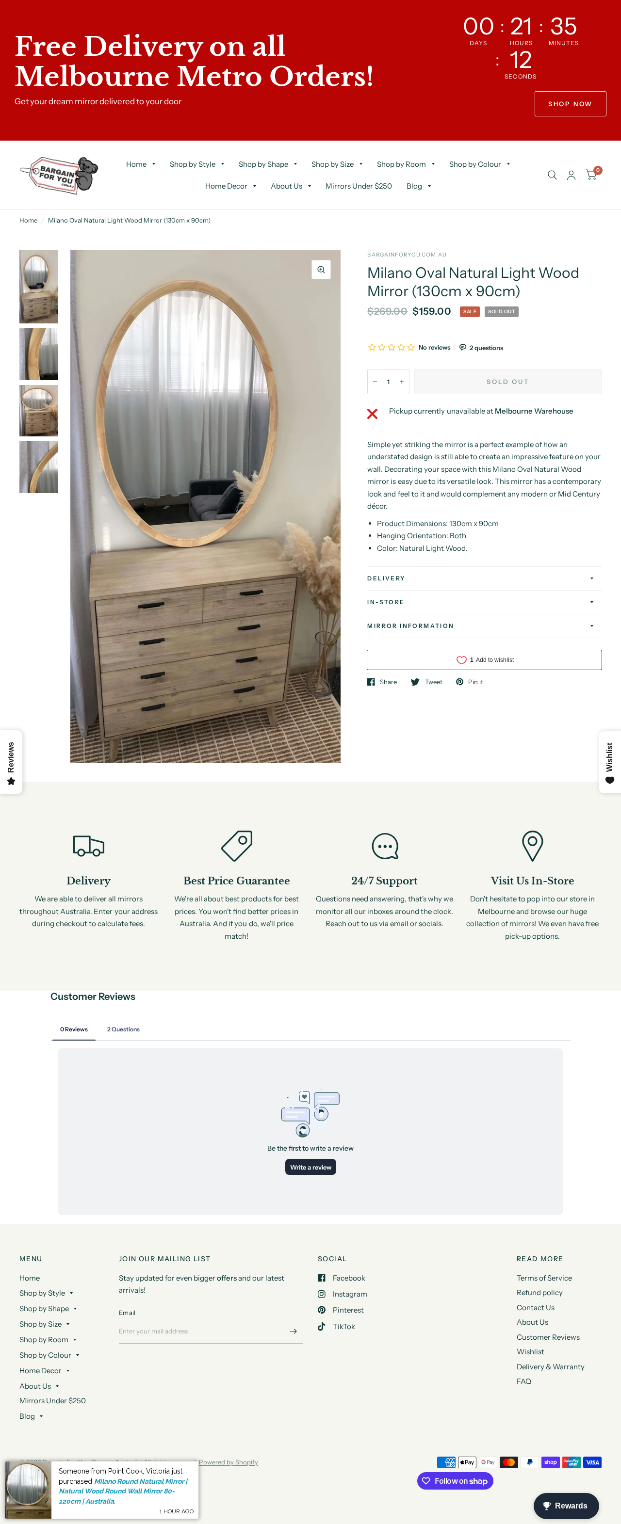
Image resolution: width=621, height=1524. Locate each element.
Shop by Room (401, 164)
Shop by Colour (475, 164)
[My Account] (571, 175)
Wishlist (530, 1351)
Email (127, 1312)
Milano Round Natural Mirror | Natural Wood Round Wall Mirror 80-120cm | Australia (123, 1491)
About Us (286, 186)
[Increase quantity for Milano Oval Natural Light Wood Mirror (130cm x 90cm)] (401, 381)
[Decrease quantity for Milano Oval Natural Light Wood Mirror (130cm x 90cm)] (375, 381)
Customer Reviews (548, 1337)
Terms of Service (544, 1278)
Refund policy (540, 1292)
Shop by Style (192, 164)
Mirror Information (410, 625)
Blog (414, 186)
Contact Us (536, 1307)
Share (388, 682)
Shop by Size (332, 164)
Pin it (475, 682)
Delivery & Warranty (551, 1366)
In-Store (386, 602)
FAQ (524, 1381)
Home (136, 164)
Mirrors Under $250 (359, 186)
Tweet (433, 682)
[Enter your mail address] (293, 1331)
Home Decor (226, 186)
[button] (570, 103)
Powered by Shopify (228, 1462)
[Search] (552, 175)
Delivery (386, 578)
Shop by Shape (263, 164)
